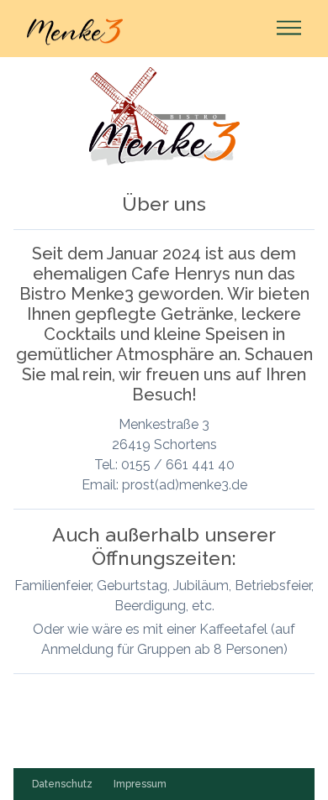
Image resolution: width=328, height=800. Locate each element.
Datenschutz (62, 784)
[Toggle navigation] (284, 28)
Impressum (140, 784)
